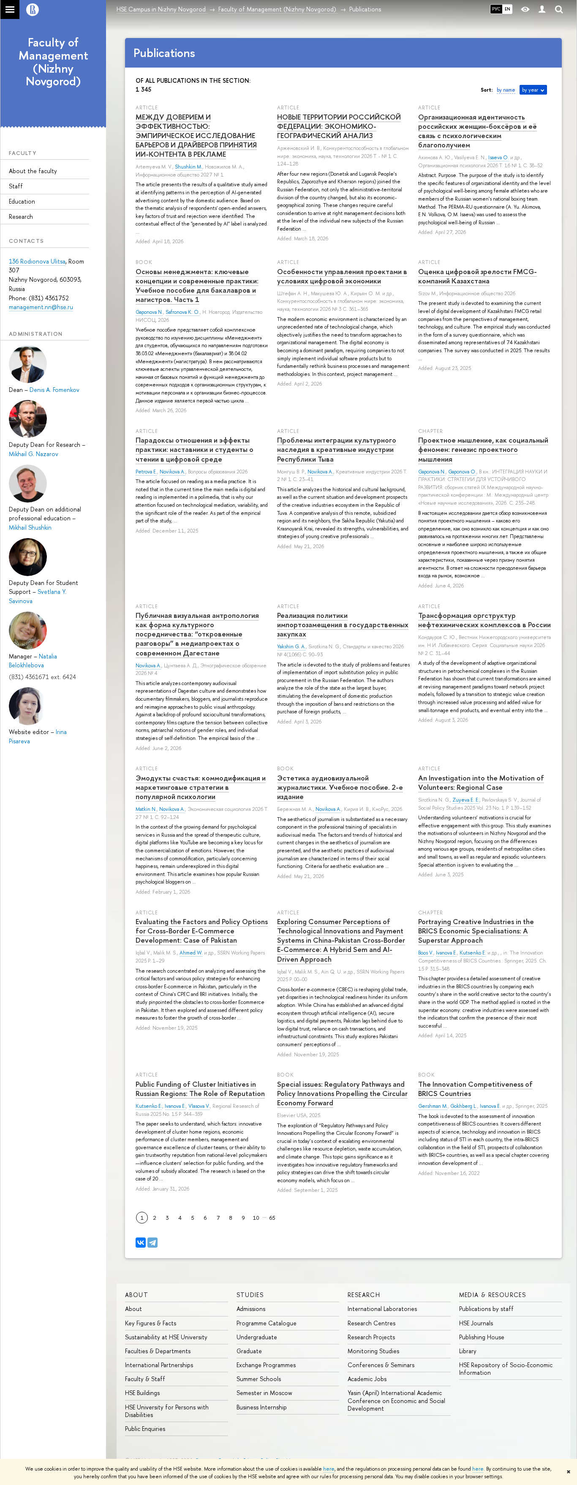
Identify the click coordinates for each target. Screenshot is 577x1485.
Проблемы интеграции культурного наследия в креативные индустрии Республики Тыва (336, 449)
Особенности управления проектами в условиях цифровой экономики (342, 276)
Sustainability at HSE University (166, 1337)
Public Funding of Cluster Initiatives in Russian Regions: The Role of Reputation (200, 1088)
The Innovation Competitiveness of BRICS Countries (475, 1088)
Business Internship (262, 1407)
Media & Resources (492, 1295)
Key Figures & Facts (150, 1323)
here (329, 1469)
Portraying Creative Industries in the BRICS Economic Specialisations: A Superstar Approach (476, 931)
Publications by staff (486, 1309)
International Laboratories (382, 1309)
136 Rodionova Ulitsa (37, 261)
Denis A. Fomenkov (54, 390)
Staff (16, 186)
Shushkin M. (188, 166)
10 (256, 1217)
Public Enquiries (145, 1429)
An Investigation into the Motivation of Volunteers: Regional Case (481, 782)
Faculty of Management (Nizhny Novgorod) (53, 61)
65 (272, 1217)
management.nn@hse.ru (41, 307)
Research (21, 216)
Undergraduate (257, 1337)
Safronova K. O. (183, 312)
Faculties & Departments (158, 1351)
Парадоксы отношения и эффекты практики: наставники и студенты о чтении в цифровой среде (194, 449)
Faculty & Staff (145, 1379)
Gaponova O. (462, 471)
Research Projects (371, 1337)
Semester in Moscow (264, 1393)
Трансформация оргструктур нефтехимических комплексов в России (484, 619)
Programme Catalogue (267, 1323)
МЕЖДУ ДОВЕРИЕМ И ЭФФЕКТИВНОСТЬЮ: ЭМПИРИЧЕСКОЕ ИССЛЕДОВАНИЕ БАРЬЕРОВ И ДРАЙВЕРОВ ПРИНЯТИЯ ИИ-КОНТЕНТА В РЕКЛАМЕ (196, 135)
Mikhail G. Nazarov (33, 454)
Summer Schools (259, 1379)
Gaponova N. (149, 312)
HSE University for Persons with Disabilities (167, 1411)
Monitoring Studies (373, 1351)
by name (506, 90)
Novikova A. (172, 471)
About (136, 1295)
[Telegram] (152, 1243)
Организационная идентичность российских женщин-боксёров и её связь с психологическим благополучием (477, 131)
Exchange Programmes (266, 1365)
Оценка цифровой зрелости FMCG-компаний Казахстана (477, 276)
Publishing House (481, 1337)
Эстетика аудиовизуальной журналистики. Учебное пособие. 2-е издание (340, 787)
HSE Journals (476, 1323)
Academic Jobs (367, 1379)
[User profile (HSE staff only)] (542, 9)
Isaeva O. (498, 157)
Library (467, 1351)
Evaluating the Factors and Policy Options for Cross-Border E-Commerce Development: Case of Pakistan (202, 931)
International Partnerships (159, 1365)
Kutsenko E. (473, 952)
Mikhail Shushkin (30, 527)
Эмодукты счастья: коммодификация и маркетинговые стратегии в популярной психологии (201, 787)
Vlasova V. (199, 1106)
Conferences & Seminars (381, 1365)
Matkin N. (146, 809)
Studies (250, 1295)
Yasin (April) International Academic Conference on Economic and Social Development (396, 1400)
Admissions (251, 1309)
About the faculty (33, 171)
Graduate (249, 1351)
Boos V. (425, 952)
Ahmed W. (191, 952)
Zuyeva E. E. (465, 800)
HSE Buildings (142, 1393)
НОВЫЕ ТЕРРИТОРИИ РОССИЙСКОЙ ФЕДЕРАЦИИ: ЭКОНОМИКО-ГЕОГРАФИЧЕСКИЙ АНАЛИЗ (339, 126)
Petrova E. (146, 471)
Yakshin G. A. (291, 646)
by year (530, 90)
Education (22, 201)
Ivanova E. (446, 952)
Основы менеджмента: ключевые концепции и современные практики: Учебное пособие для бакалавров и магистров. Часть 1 (197, 285)
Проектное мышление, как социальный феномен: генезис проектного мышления (483, 449)
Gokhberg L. (463, 1106)
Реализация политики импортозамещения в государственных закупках (342, 624)
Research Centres (371, 1323)
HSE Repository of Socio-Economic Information (506, 1368)
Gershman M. (433, 1106)
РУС (496, 9)
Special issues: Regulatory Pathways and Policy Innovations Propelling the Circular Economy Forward (342, 1093)
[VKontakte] (141, 1243)
